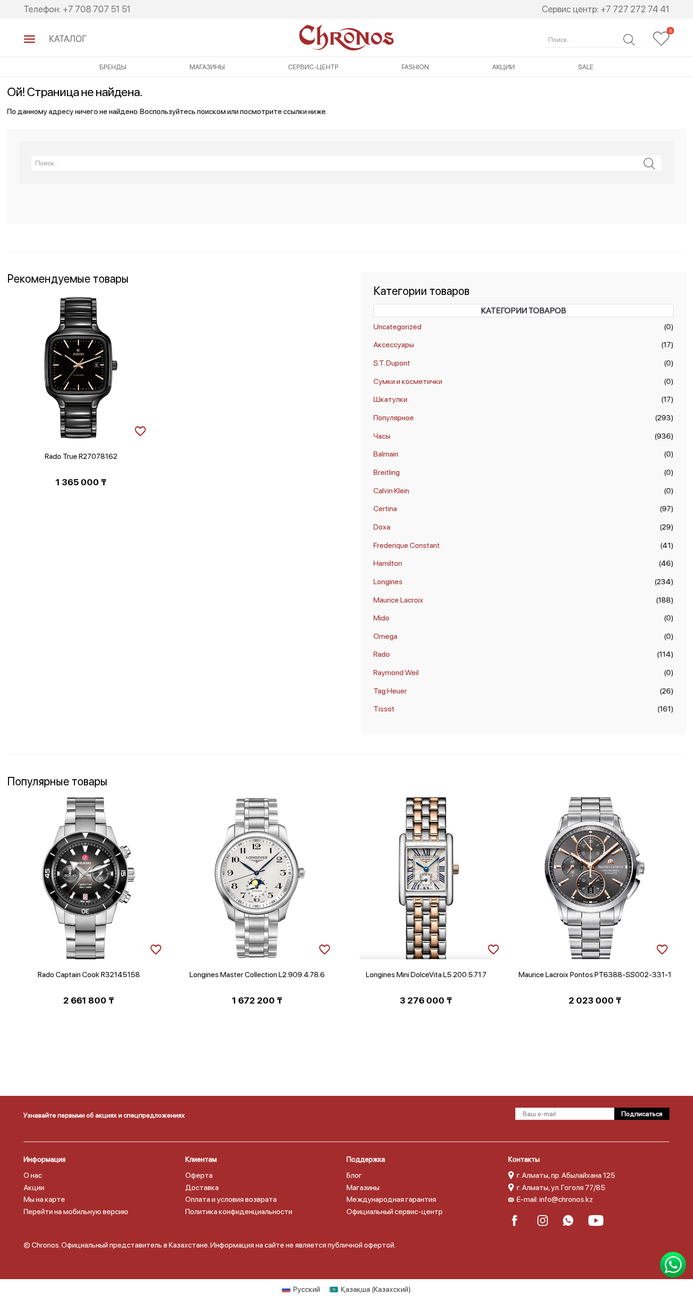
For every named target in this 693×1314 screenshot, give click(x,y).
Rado (381, 654)
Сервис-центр (313, 67)
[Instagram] (545, 1220)
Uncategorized (397, 326)
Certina (385, 508)
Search (629, 40)
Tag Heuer (390, 690)
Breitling (386, 472)
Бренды (112, 67)
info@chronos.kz (566, 1199)
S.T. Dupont (391, 363)
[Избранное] (661, 39)
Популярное (393, 417)
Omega (385, 636)
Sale (586, 67)
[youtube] (596, 1220)
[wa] (571, 1220)
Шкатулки (390, 399)
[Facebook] (520, 1220)
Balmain (385, 453)
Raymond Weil (396, 672)
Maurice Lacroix (398, 600)
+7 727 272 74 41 (635, 9)
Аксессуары (393, 344)
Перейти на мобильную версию (76, 1211)
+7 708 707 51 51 (97, 9)
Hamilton (387, 563)
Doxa (381, 526)
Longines (388, 581)
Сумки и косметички (407, 381)
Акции (503, 67)
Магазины (207, 67)
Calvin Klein (391, 490)
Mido (381, 617)
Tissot (384, 708)
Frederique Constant (406, 545)
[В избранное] (140, 430)
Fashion (415, 67)
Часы (381, 436)
